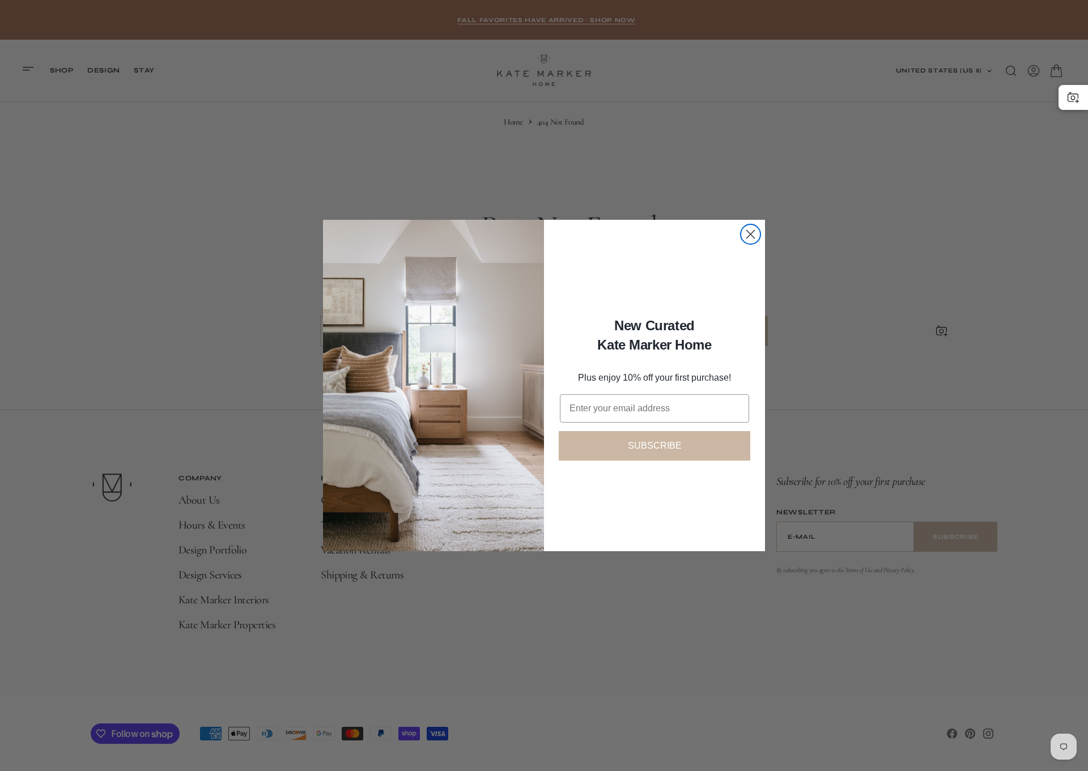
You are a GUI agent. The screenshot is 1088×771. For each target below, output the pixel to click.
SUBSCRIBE (655, 445)
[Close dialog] (750, 234)
